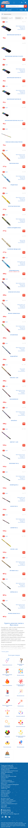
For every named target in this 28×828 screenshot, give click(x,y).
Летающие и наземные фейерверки (10, 784)
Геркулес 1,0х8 (14, 377)
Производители (5, 796)
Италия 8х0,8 (14, 334)
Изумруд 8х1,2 (14, 485)
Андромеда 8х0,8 (14, 271)
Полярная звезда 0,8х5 (14, 249)
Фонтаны (3, 779)
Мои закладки (4, 794)
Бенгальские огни (5, 775)
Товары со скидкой (6, 792)
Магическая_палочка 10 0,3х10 (14, 56)
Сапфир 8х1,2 (14, 527)
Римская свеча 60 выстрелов (14, 142)
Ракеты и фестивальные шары (8, 776)
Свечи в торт (4, 788)
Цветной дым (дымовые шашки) (9, 768)
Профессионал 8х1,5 (14, 613)
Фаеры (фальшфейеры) (7, 772)
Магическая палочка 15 (14, 77)
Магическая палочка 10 (14, 34)
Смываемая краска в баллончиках (9, 770)
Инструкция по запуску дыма (8, 801)
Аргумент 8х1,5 (14, 570)
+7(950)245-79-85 (6, 811)
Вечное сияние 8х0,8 (14, 313)
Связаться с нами (5, 790)
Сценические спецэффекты (7, 781)
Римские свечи (4, 777)
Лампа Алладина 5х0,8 (14, 227)
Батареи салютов (5, 769)
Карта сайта (4, 806)
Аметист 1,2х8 (14, 442)
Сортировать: (4, 18)
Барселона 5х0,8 (14, 163)
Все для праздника (5, 786)
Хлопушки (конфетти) (6, 780)
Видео (6, 21)
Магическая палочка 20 (14, 99)
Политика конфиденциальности (9, 803)
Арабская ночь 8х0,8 (14, 292)
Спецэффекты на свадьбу (7, 766)
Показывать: (18, 18)
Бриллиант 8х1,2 (14, 463)
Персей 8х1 (14, 420)
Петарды (3, 773)
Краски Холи (4, 783)
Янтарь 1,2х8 (14, 549)
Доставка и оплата (5, 798)
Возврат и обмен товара (7, 799)
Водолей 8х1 (14, 356)
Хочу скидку (4, 805)
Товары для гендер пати (7, 765)
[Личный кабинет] (25, 9)
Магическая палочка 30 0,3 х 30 (14, 120)
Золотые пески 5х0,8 (14, 206)
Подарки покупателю (6, 802)
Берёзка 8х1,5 (14, 592)
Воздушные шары (5, 787)
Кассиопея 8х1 (14, 399)
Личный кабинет (5, 793)
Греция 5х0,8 (14, 184)
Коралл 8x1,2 (14, 506)
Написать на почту (5, 807)
